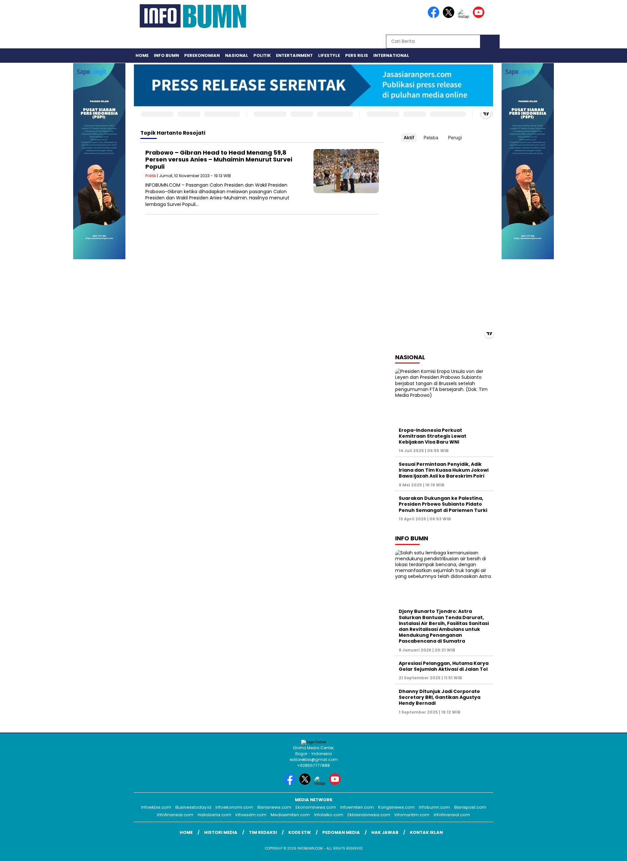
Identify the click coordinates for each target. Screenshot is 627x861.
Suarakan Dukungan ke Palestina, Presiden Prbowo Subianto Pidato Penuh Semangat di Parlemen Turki (443, 504)
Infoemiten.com (357, 807)
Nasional (236, 55)
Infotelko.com (328, 815)
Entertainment (294, 55)
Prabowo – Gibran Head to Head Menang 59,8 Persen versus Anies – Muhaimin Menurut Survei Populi (218, 159)
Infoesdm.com (250, 815)
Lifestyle (329, 55)
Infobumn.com (434, 807)
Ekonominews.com (316, 807)
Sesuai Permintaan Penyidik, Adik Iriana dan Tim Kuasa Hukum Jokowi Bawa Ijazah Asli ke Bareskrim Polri (444, 470)
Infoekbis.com (156, 807)
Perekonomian (202, 55)
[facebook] (435, 16)
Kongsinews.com (396, 807)
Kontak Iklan (426, 832)
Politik (262, 55)
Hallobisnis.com (214, 815)
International (391, 55)
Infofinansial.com (175, 815)
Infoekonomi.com (234, 807)
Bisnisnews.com (274, 807)
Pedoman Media (341, 832)
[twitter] (450, 16)
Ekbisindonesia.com (368, 815)
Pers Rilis (356, 55)
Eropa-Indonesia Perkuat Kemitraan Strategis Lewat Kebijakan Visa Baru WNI (432, 436)
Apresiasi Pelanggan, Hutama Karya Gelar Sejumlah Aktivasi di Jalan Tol (444, 666)
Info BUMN (166, 55)
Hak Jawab (384, 832)
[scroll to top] (602, 851)
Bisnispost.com (470, 807)
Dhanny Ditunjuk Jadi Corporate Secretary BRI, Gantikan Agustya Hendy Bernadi (439, 697)
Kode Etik (299, 832)
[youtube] (480, 16)
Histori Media (220, 832)
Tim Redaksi (263, 832)
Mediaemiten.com (290, 815)
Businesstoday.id (193, 807)
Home (142, 55)
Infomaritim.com (411, 815)
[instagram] (465, 16)
